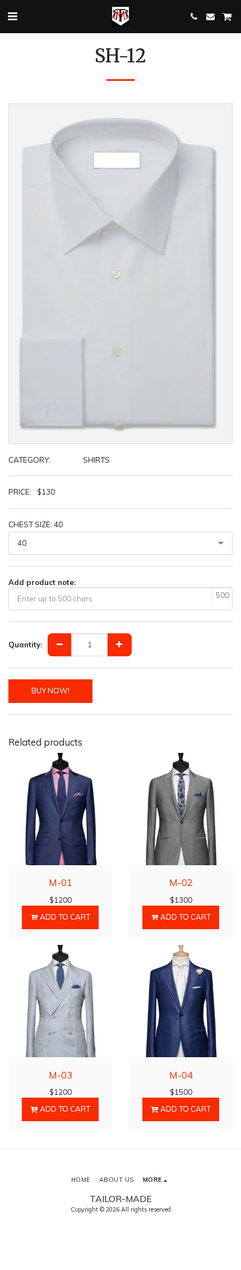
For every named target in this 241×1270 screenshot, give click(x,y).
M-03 (60, 1075)
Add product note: (42, 582)
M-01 (60, 882)
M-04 (181, 1075)
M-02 (181, 882)
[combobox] (120, 543)
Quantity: (25, 644)
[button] (12, 16)
